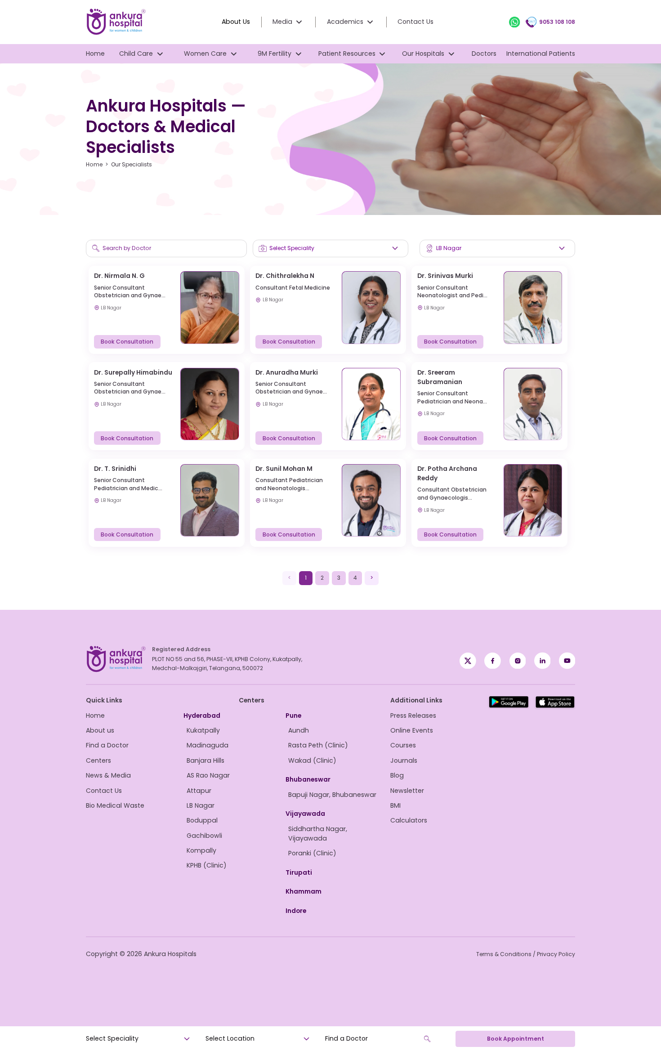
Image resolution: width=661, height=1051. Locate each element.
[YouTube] (567, 660)
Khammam (304, 891)
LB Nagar (200, 805)
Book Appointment (515, 1038)
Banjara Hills (205, 760)
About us (100, 730)
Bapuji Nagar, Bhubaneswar (332, 794)
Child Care (136, 53)
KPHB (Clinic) (207, 865)
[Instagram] (517, 660)
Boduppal (202, 820)
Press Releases (413, 715)
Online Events (411, 730)
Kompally (201, 850)
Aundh (298, 730)
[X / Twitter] (492, 660)
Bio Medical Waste (115, 805)
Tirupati (299, 872)
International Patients (540, 53)
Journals (403, 760)
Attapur (199, 790)
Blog (397, 775)
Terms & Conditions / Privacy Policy (525, 954)
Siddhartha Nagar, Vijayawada (317, 833)
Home (95, 53)
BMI (395, 805)
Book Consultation (127, 341)
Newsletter (407, 790)
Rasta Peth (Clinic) (318, 745)
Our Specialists (131, 164)
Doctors (484, 53)
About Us (236, 21)
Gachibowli (204, 835)
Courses (403, 745)
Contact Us (415, 21)
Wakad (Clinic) (312, 760)
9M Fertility (274, 53)
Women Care (205, 53)
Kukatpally (203, 730)
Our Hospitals (423, 53)
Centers (98, 760)
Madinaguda (207, 745)
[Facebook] (468, 660)
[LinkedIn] (542, 660)
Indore (296, 910)
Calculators (408, 820)
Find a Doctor (107, 745)
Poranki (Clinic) (312, 853)
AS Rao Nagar (208, 775)
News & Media (108, 775)
